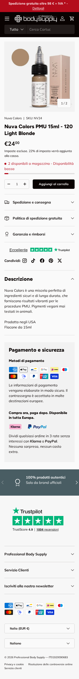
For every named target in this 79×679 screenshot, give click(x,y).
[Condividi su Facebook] (42, 260)
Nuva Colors (13, 118)
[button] (72, 18)
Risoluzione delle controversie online (50, 664)
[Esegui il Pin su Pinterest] (51, 260)
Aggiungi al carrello (53, 184)
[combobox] (39, 29)
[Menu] (7, 18)
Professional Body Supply (29, 657)
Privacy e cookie (14, 664)
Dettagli (39, 8)
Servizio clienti (13, 668)
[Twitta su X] (59, 260)
